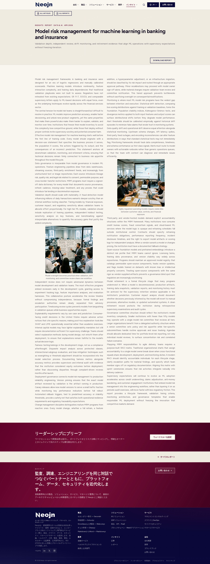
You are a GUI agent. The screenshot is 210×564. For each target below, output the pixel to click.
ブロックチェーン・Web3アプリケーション (126, 528)
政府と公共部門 (84, 548)
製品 (83, 5)
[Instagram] (54, 550)
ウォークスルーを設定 (162, 437)
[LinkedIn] (44, 550)
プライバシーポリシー (121, 561)
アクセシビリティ (158, 561)
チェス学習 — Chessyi (86, 528)
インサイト (130, 5)
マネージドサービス (152, 528)
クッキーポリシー (136, 561)
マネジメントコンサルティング (156, 516)
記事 (113, 541)
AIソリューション (118, 516)
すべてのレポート (167, 457)
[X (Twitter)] (49, 550)
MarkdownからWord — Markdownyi (92, 531)
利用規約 (147, 561)
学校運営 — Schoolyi (86, 520)
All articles (45, 13)
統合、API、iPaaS (118, 524)
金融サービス (83, 541)
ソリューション (95, 5)
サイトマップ (170, 561)
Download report (162, 60)
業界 (120, 5)
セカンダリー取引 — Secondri (89, 516)
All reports (64, 13)
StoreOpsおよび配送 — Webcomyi (91, 524)
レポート (114, 544)
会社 (75, 5)
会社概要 (147, 541)
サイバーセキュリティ (153, 524)
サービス (110, 5)
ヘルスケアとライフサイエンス (90, 544)
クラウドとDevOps (151, 520)
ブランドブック (150, 548)
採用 (146, 544)
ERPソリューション (118, 520)
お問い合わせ (167, 5)
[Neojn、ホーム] (45, 515)
